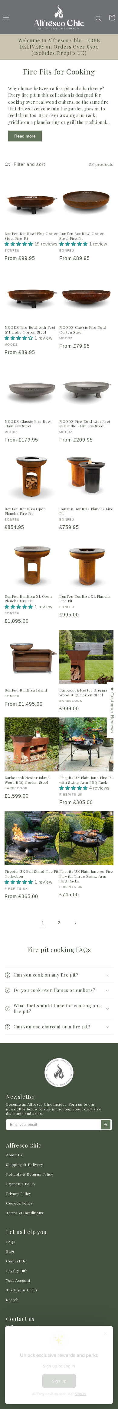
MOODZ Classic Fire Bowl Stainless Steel (28, 424)
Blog (10, 1251)
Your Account (18, 1280)
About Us (14, 1154)
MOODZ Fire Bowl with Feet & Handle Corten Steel (30, 329)
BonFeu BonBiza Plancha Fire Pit (86, 511)
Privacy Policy (18, 1193)
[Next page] (75, 922)
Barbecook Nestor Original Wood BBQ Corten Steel (83, 692)
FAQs (10, 1241)
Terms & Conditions (24, 1212)
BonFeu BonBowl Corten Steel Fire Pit (82, 236)
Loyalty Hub (17, 1270)
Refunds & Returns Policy (29, 1174)
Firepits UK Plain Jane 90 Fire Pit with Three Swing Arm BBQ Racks (86, 876)
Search (12, 1299)
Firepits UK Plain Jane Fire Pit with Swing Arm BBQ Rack (86, 780)
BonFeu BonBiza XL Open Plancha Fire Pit (28, 598)
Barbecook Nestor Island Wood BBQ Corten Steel (27, 780)
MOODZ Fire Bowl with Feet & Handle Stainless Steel (84, 424)
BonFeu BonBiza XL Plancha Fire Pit (85, 598)
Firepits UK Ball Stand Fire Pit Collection (32, 874)
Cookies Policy (19, 1203)
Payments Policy (21, 1183)
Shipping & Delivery (24, 1164)
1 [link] (42, 922)
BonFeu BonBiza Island (26, 690)
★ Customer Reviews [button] (112, 710)
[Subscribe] (105, 1124)
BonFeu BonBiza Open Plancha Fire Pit (25, 511)
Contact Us (16, 1261)
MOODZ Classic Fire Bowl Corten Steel (83, 329)
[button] (98, 18)
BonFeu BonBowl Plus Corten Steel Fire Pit (32, 236)
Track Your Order (22, 1289)
